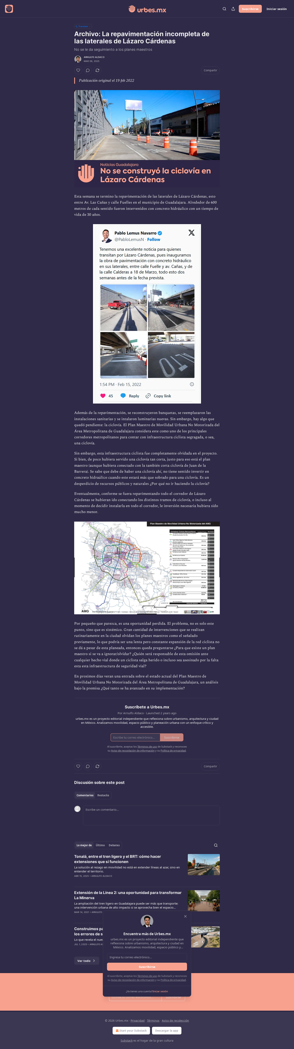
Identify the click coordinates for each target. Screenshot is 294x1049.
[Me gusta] (78, 70)
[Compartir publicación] (233, 9)
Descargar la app (166, 1030)
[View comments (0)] (88, 70)
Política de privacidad (173, 980)
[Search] (224, 9)
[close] (185, 916)
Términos (153, 1020)
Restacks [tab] (103, 795)
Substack (127, 1040)
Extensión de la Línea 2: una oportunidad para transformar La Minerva (128, 895)
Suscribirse (250, 9)
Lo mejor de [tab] (84, 845)
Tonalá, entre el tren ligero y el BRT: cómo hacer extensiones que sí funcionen (117, 859)
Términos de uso (147, 976)
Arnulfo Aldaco (94, 57)
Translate (83, 26)
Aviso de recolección (175, 1020)
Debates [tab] (114, 845)
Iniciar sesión (277, 9)
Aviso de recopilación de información (133, 980)
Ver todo (83, 961)
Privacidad (138, 1020)
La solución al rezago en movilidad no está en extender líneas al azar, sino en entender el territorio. (127, 869)
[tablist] (92, 795)
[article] (147, 868)
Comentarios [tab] (85, 795)
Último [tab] (100, 845)
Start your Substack (133, 1030)
